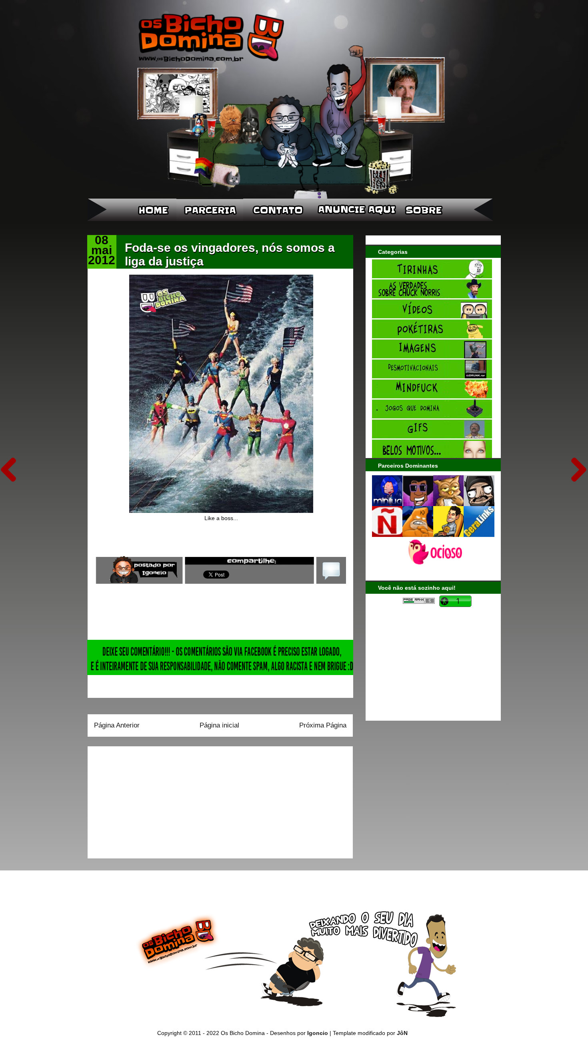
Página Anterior (117, 725)
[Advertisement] (144, 800)
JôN (402, 1033)
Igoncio (317, 1033)
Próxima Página (322, 725)
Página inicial (219, 725)
